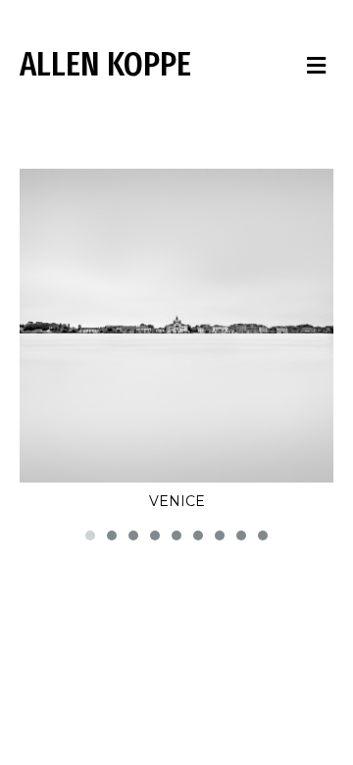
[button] (90, 535)
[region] (176, 357)
